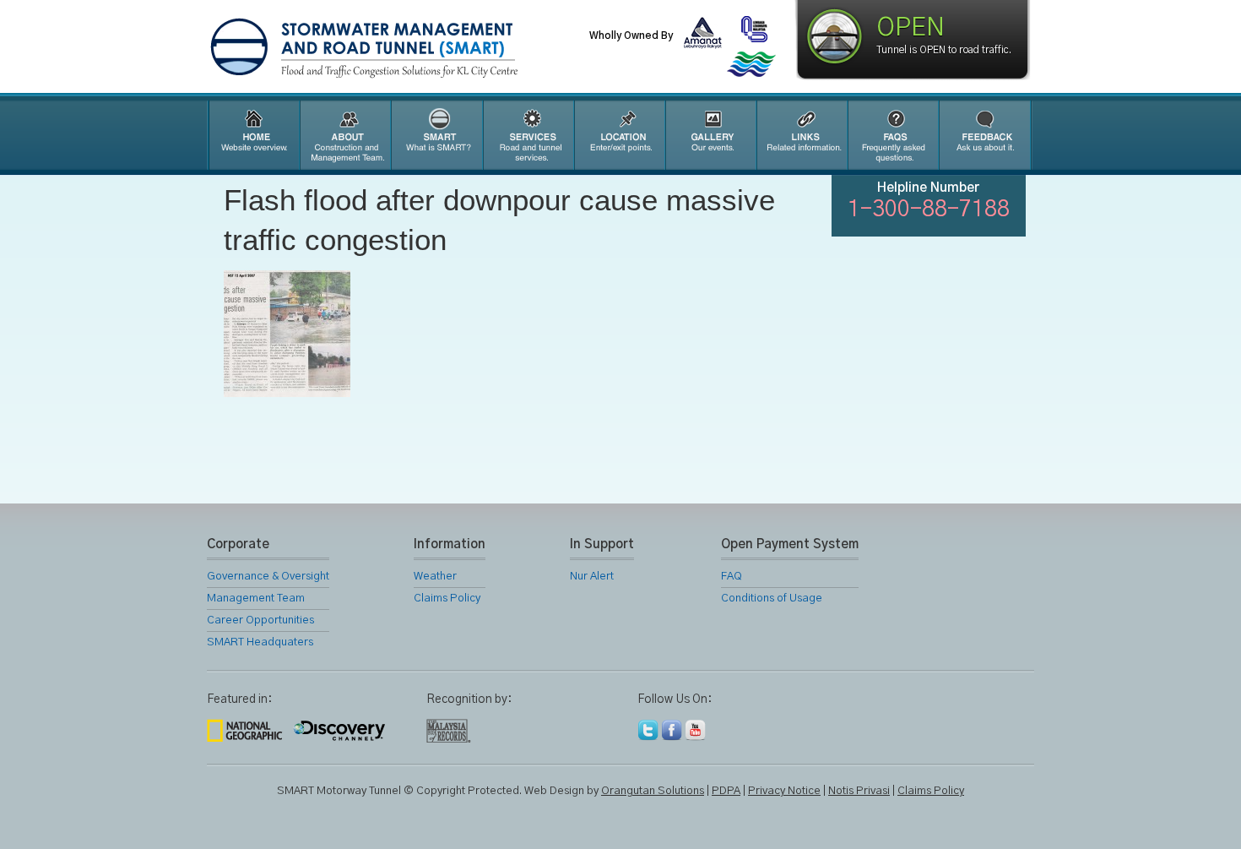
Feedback (985, 135)
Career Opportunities (260, 620)
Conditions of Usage (771, 598)
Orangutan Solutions (652, 791)
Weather (435, 576)
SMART (436, 135)
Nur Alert (592, 576)
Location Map (618, 135)
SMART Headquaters (260, 642)
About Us (344, 135)
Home (252, 135)
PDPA (726, 791)
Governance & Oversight (268, 576)
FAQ (892, 135)
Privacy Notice (784, 791)
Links (801, 135)
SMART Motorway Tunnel (405, 48)
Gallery (710, 135)
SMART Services (527, 135)
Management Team (256, 598)
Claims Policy (447, 598)
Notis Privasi (859, 791)
